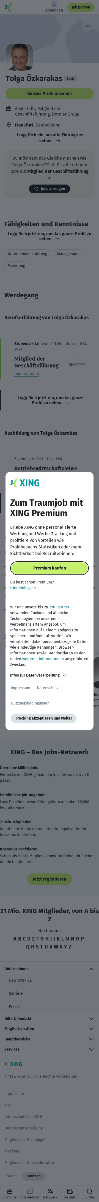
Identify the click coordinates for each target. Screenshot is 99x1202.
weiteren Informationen (43, 659)
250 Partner (59, 607)
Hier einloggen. (23, 588)
